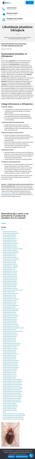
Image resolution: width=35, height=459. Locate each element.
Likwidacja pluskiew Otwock (9, 329)
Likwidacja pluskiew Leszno (9, 297)
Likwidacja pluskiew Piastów (10, 336)
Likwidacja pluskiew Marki (9, 307)
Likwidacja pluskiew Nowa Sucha (10, 324)
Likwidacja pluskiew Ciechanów (10, 247)
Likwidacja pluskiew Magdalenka (10, 305)
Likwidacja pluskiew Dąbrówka (10, 250)
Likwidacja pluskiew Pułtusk (9, 350)
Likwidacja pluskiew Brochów (10, 238)
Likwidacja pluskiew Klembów (10, 283)
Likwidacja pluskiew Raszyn (9, 355)
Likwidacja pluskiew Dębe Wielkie (11, 252)
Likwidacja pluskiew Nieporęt (10, 322)
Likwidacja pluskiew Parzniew (10, 333)
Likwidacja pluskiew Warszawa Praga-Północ (13, 414)
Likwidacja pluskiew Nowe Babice (11, 326)
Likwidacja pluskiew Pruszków (10, 348)
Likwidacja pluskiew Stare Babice (11, 367)
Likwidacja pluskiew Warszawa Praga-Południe (14, 415)
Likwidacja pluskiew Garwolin (10, 254)
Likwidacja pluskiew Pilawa (9, 338)
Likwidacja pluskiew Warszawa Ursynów (12, 391)
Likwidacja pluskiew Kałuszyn (10, 274)
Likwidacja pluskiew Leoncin (9, 295)
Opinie (4, 412)
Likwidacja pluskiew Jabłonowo (10, 266)
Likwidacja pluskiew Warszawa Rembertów (13, 417)
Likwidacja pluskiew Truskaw (10, 376)
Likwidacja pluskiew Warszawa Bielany (12, 383)
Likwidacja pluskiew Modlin (9, 312)
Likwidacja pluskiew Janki (9, 269)
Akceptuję (11, 456)
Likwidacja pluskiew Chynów (9, 245)
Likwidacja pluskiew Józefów (10, 273)
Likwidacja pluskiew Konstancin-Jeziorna (13, 290)
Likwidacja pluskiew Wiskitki (9, 408)
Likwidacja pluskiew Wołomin (10, 410)
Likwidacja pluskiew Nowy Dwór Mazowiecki (13, 328)
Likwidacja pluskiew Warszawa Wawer (12, 393)
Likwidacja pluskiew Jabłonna (10, 264)
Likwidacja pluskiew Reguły (9, 357)
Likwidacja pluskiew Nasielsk (10, 321)
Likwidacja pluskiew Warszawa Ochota (12, 386)
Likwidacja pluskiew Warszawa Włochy (12, 398)
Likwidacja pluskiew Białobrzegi (10, 233)
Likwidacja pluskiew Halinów (9, 260)
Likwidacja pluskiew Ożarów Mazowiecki (12, 331)
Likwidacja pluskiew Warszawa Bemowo (12, 379)
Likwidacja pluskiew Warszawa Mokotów (12, 384)
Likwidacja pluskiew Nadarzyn (10, 319)
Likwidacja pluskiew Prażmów (10, 346)
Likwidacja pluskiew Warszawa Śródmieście (13, 419)
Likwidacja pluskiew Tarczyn (9, 371)
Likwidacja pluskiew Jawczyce (10, 271)
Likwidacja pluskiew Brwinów (10, 242)
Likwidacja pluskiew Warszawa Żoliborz (12, 401)
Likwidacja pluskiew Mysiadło (10, 317)
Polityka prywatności (21, 456)
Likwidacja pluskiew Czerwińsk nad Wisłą (13, 248)
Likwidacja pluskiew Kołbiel (9, 286)
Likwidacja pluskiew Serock (9, 359)
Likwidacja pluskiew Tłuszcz (9, 374)
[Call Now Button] (31, 455)
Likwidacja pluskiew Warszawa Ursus (12, 389)
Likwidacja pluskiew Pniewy (9, 341)
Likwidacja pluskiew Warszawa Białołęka (12, 381)
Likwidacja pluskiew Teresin (9, 372)
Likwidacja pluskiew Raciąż (9, 352)
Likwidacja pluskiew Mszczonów (10, 316)
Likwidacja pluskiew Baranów (10, 231)
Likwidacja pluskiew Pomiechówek (11, 345)
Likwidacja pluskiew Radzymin (10, 353)
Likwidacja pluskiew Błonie (9, 236)
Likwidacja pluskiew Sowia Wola (10, 365)
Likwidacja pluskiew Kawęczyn (10, 279)
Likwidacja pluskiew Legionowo (10, 293)
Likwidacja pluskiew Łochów (9, 300)
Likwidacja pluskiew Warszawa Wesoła (12, 395)
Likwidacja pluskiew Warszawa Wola (11, 400)
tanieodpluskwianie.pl (6, 193)
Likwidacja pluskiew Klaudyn (9, 281)
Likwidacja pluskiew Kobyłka (10, 285)
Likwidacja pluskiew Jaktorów (10, 267)
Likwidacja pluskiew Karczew (10, 278)
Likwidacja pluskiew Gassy (9, 255)
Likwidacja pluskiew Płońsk (9, 340)
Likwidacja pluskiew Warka (9, 377)
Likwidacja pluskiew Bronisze (10, 240)
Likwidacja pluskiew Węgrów (10, 403)
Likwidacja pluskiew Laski (9, 291)
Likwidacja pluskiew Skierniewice (11, 360)
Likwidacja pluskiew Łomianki (10, 302)
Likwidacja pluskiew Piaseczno (10, 334)
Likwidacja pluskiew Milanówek (10, 310)
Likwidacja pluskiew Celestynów (10, 243)
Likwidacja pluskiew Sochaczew (10, 362)
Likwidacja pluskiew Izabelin (9, 262)
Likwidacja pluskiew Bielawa (9, 235)
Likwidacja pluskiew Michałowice (11, 309)
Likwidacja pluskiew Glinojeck (10, 257)
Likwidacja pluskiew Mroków (10, 314)
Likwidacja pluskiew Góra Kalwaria (11, 259)
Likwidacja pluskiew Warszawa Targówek (13, 388)
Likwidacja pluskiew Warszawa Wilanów (12, 396)
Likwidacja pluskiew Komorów (10, 288)
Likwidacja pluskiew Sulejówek (10, 369)
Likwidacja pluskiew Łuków (9, 303)
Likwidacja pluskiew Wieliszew (10, 407)
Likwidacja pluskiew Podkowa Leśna (11, 343)
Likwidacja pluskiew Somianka (10, 364)
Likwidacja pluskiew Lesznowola (10, 298)
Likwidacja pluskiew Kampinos (10, 276)
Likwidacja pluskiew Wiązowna (10, 405)
